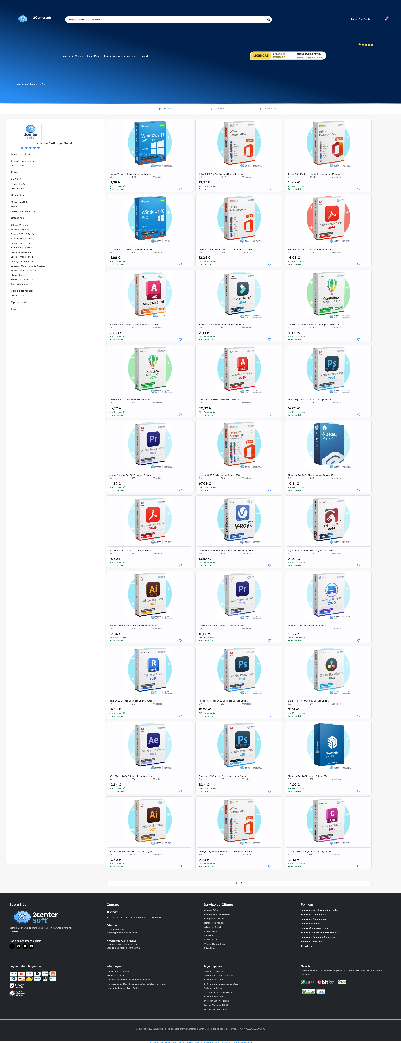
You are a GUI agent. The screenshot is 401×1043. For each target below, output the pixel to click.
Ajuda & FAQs (211, 910)
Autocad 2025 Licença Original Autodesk (218, 400)
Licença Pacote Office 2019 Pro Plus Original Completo (225, 249)
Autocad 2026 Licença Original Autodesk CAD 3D (133, 325)
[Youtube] (25, 946)
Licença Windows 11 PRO (216, 1005)
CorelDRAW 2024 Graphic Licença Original (130, 400)
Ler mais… (14, 932)
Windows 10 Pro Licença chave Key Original (130, 249)
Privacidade (210, 948)
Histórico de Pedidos (214, 923)
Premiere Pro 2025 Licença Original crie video (221, 626)
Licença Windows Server (216, 1009)
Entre (354, 19)
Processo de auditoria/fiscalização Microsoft (129, 980)
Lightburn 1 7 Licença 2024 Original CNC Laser (310, 550)
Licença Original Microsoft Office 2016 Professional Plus (226, 851)
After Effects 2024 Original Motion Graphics (130, 776)
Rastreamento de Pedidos (217, 914)
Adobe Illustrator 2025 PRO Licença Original (130, 851)
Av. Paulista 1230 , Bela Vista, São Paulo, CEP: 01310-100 (134, 917)
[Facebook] (18, 946)
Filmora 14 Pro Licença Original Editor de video (221, 325)
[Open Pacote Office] (110, 56)
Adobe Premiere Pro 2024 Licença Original (130, 475)
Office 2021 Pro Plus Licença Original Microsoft (221, 174)
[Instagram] (12, 946)
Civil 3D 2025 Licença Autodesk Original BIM (309, 851)
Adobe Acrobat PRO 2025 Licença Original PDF (132, 550)
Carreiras (208, 936)
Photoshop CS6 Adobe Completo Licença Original (223, 776)
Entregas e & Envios (214, 919)
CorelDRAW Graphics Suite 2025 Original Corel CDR (313, 325)
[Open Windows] (124, 56)
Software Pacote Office (215, 971)
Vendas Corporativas (214, 944)
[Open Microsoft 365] (92, 56)
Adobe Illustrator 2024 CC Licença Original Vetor (133, 626)
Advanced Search (212, 927)
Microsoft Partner (115, 975)
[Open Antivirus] (138, 56)
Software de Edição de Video (218, 975)
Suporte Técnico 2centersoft (218, 992)
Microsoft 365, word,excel (216, 1001)
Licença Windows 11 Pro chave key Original (130, 174)
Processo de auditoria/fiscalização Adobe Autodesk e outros (137, 984)
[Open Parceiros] (72, 56)
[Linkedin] (31, 946)
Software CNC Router (214, 980)
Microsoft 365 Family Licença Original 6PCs (219, 475)
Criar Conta (364, 19)
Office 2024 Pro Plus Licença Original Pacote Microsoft (314, 174)
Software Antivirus (213, 988)
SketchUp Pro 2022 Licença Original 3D (307, 776)
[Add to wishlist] (180, 189)
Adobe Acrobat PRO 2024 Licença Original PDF (311, 249)
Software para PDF (213, 997)
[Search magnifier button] (269, 19)
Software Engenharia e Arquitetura (221, 984)
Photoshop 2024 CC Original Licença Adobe (309, 400)
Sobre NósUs (210, 940)
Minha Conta (210, 931)
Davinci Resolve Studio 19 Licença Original (308, 701)
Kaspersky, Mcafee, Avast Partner (123, 988)
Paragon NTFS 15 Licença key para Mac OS (309, 626)
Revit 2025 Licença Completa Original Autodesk (132, 701)
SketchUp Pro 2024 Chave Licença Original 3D (310, 475)
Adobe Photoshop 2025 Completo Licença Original (223, 701)
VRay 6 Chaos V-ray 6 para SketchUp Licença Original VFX (227, 550)
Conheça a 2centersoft (118, 971)
